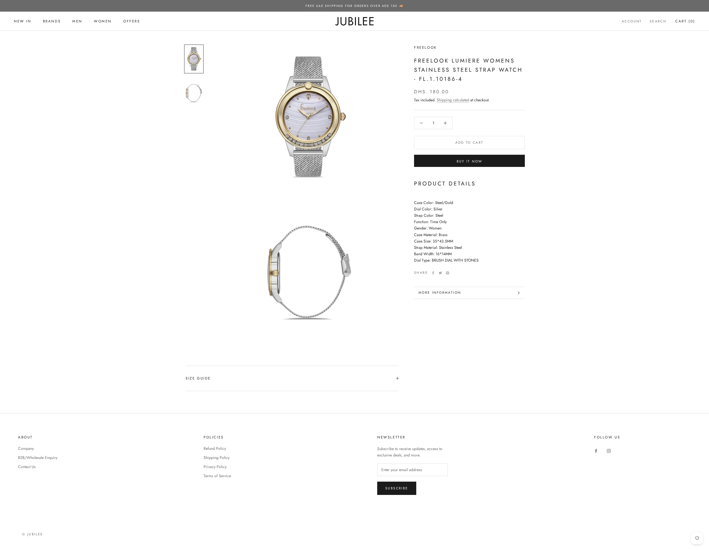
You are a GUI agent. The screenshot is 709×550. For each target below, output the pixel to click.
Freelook (425, 47)
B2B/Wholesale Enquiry (37, 457)
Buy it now (469, 161)
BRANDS (52, 21)
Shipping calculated (453, 100)
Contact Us (27, 466)
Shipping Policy (217, 457)
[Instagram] (609, 450)
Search (658, 21)
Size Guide (198, 378)
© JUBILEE (32, 534)
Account (632, 21)
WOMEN (103, 21)
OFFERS (131, 21)
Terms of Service (217, 476)
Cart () (685, 21)
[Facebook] (433, 273)
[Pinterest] (447, 273)
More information (439, 292)
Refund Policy (215, 448)
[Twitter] (440, 273)
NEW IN (22, 21)
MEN (77, 21)
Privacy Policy (215, 466)
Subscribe (396, 488)
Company (26, 448)
